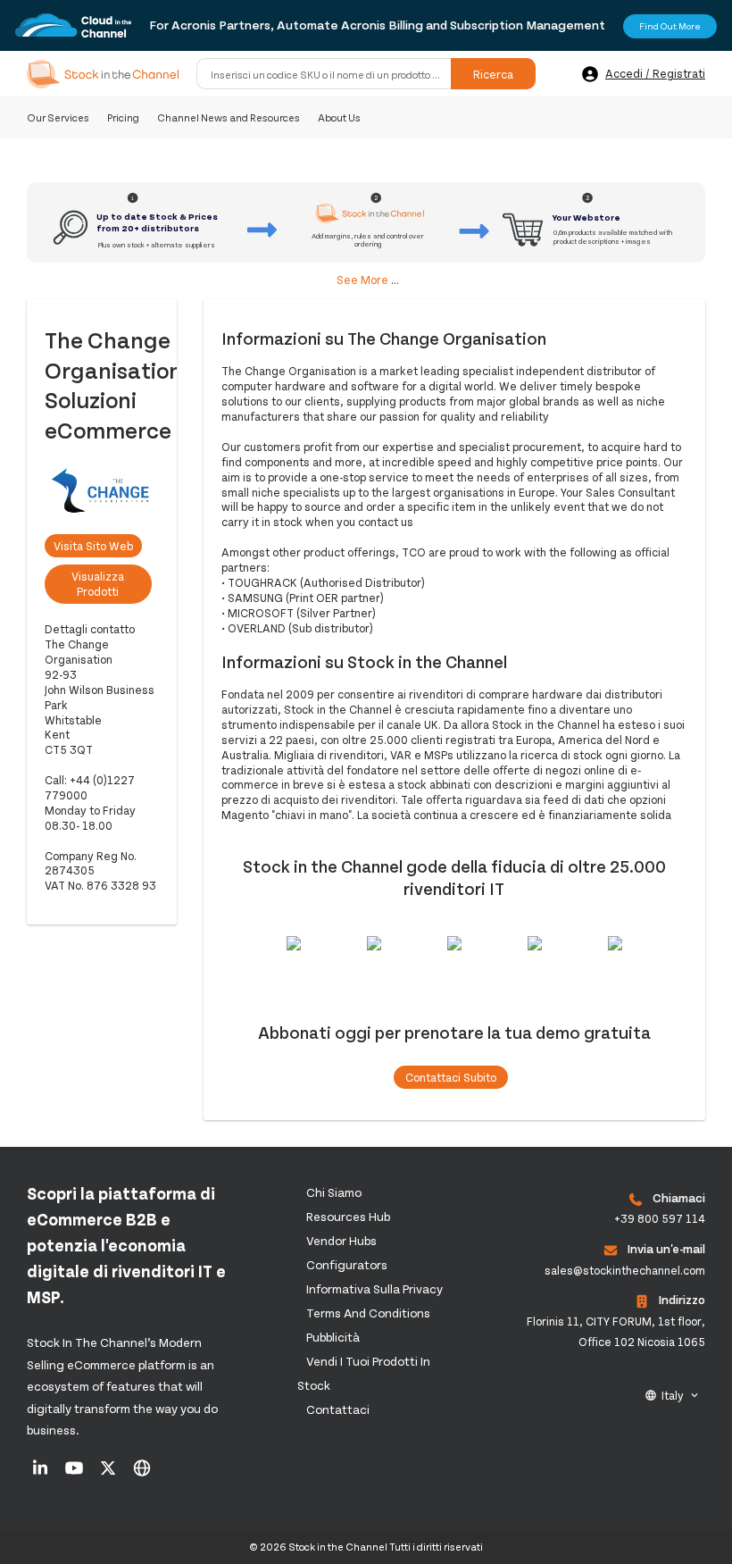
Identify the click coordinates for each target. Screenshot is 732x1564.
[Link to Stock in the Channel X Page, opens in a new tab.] (109, 1474)
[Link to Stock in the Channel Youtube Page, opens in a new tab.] (75, 1474)
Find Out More (670, 26)
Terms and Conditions (368, 1312)
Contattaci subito (450, 1077)
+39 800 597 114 (659, 1218)
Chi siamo (334, 1192)
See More (362, 279)
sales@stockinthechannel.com (625, 1270)
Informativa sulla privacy (374, 1288)
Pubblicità (333, 1336)
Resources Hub (348, 1216)
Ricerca (493, 74)
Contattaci (338, 1409)
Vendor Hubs (341, 1240)
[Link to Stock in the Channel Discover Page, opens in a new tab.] (142, 1474)
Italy (673, 1395)
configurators (346, 1264)
